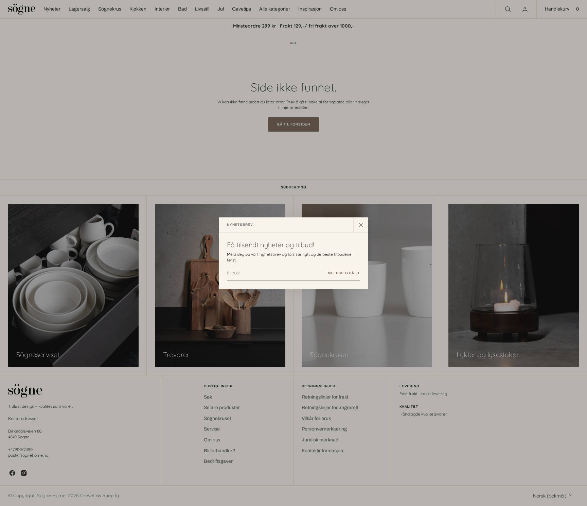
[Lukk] (360, 224)
